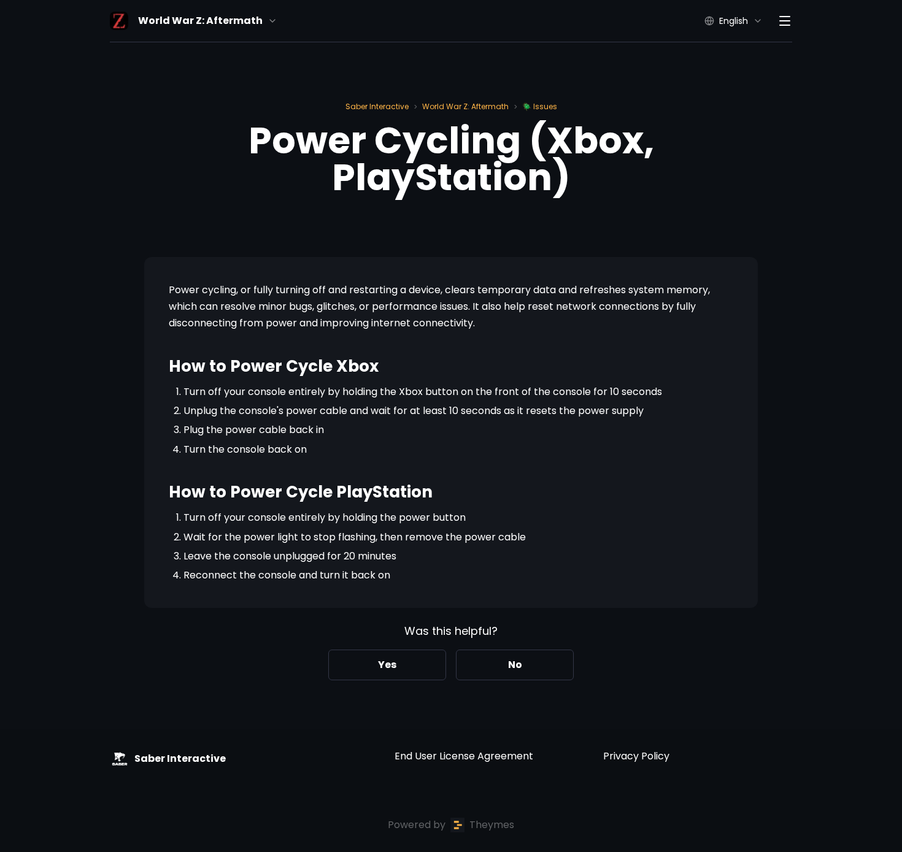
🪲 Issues (539, 106)
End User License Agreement (464, 756)
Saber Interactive (377, 106)
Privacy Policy (636, 756)
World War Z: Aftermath (465, 106)
